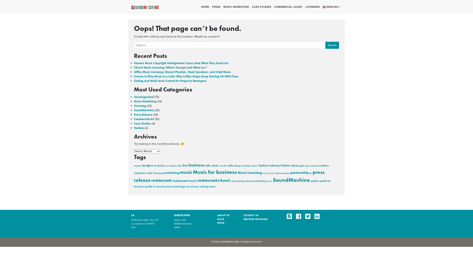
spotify (314, 181)
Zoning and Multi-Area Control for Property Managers (170, 81)
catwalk (222, 166)
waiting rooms (207, 186)
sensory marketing (255, 181)
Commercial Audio (288, 6)
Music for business (215, 172)
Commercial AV (144, 119)
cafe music (212, 165)
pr (310, 173)
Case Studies (261, 6)
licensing (158, 173)
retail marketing (237, 181)
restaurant (161, 180)
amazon (137, 166)
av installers (171, 166)
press (220, 222)
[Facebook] (298, 216)
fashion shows (290, 165)
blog (220, 219)
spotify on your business (158, 186)
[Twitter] (308, 216)
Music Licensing (250, 172)
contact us (251, 215)
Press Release (143, 115)
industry (314, 166)
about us (223, 215)
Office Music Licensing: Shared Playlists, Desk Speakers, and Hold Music (182, 72)
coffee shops (234, 165)
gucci (307, 166)
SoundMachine (144, 110)
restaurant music (184, 181)
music (186, 172)
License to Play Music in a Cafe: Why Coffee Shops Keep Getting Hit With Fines (186, 76)
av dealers (160, 165)
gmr (302, 165)
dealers (254, 166)
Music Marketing (236, 6)
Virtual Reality (192, 186)
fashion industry (269, 165)
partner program (282, 173)
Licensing (312, 6)
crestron (246, 165)
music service (269, 173)
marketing (171, 173)
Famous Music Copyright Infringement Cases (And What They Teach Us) (181, 63)
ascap (146, 165)
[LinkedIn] (317, 216)
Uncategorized (144, 97)
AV (152, 166)
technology (179, 186)
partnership (299, 172)
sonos (269, 181)
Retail (225, 180)
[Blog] (289, 216)
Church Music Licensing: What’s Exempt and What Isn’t (170, 67)
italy (149, 173)
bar (180, 165)
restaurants (208, 180)
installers (324, 165)
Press (216, 6)
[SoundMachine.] (145, 7)
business (196, 165)
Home (205, 6)
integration (140, 173)
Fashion (139, 128)
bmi (185, 165)
